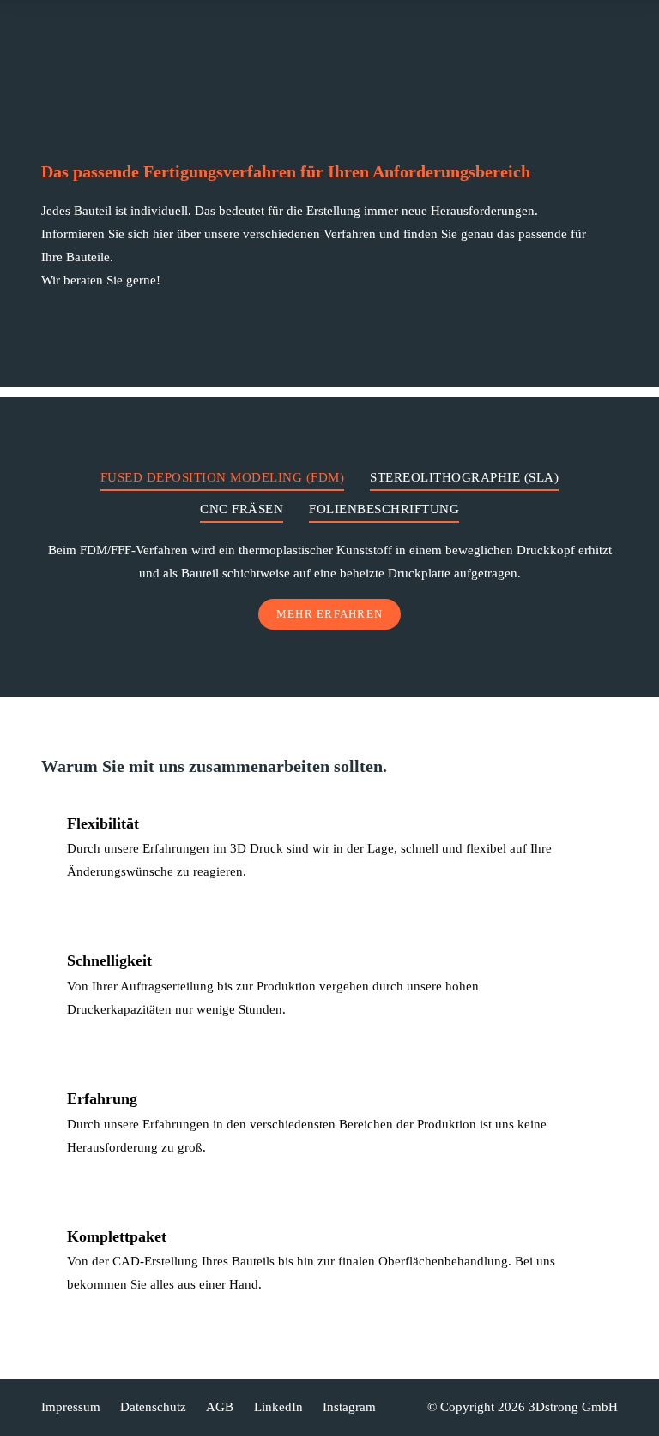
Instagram (349, 1407)
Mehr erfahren (329, 613)
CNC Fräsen (241, 509)
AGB (219, 1407)
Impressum (70, 1407)
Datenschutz (151, 1407)
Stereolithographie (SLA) (464, 477)
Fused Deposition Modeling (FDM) (222, 477)
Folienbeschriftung (384, 509)
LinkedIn (278, 1407)
